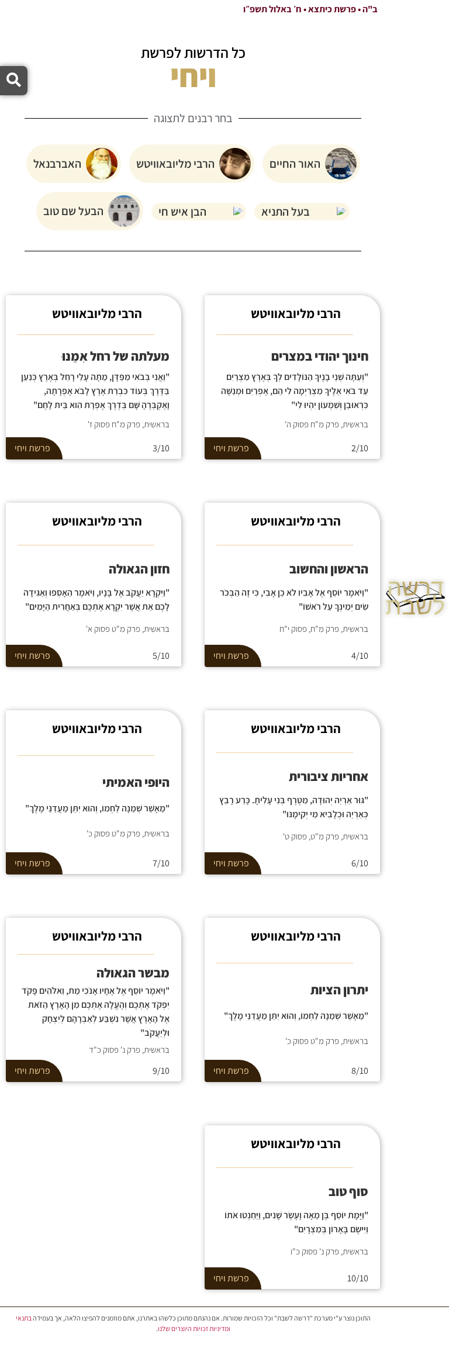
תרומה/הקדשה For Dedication (415, 730)
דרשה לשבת (415, 597)
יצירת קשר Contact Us (415, 759)
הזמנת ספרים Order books (415, 700)
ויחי (219, 448)
